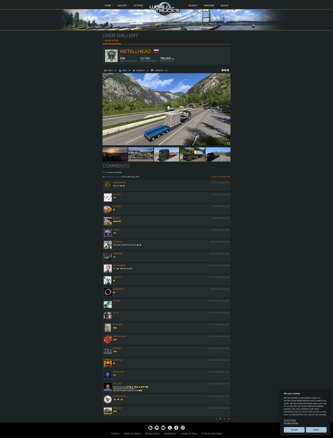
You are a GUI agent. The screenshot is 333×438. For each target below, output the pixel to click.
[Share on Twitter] (222, 70)
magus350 (117, 408)
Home (108, 5)
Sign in (105, 172)
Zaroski (116, 230)
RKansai (116, 218)
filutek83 (117, 206)
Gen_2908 (117, 384)
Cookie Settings (189, 434)
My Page (138, 5)
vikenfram (117, 254)
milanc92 (117, 194)
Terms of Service (132, 434)
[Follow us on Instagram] (182, 427)
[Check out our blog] (150, 427)
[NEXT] (224, 419)
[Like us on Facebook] (176, 427)
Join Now (209, 5)
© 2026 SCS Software (211, 434)
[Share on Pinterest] (225, 70)
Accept (294, 430)
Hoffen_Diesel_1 (120, 396)
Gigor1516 (117, 360)
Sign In (224, 5)
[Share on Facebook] (228, 70)
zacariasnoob (119, 265)
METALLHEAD (135, 51)
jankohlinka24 (119, 182)
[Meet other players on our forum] (156, 427)
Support (115, 434)
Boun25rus (118, 325)
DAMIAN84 (117, 348)
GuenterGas (118, 289)
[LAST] (228, 419)
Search (192, 5)
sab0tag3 (117, 277)
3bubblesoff (118, 372)
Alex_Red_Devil (120, 336)
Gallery (122, 5)
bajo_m (116, 313)
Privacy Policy (152, 434)
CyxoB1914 (117, 242)
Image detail (112, 41)
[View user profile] (111, 61)
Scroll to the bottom (220, 177)
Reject (316, 430)
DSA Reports (170, 434)
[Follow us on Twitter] (169, 427)
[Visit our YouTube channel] (163, 427)
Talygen (116, 301)
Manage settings (291, 423)
